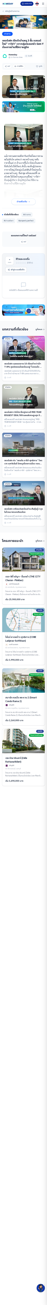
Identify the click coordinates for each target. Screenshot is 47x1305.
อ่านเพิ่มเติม (22, 201)
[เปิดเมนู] (43, 3)
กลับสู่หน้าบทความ (12, 11)
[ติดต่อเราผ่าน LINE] (41, 1288)
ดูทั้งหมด (39, 329)
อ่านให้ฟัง (20, 66)
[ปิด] (44, 1285)
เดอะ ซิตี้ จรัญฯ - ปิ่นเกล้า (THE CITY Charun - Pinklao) (22, 578)
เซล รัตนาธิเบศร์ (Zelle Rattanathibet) (16, 760)
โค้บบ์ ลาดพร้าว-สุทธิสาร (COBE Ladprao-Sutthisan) (20, 639)
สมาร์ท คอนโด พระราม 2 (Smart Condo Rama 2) (21, 699)
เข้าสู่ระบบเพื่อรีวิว (18, 269)
